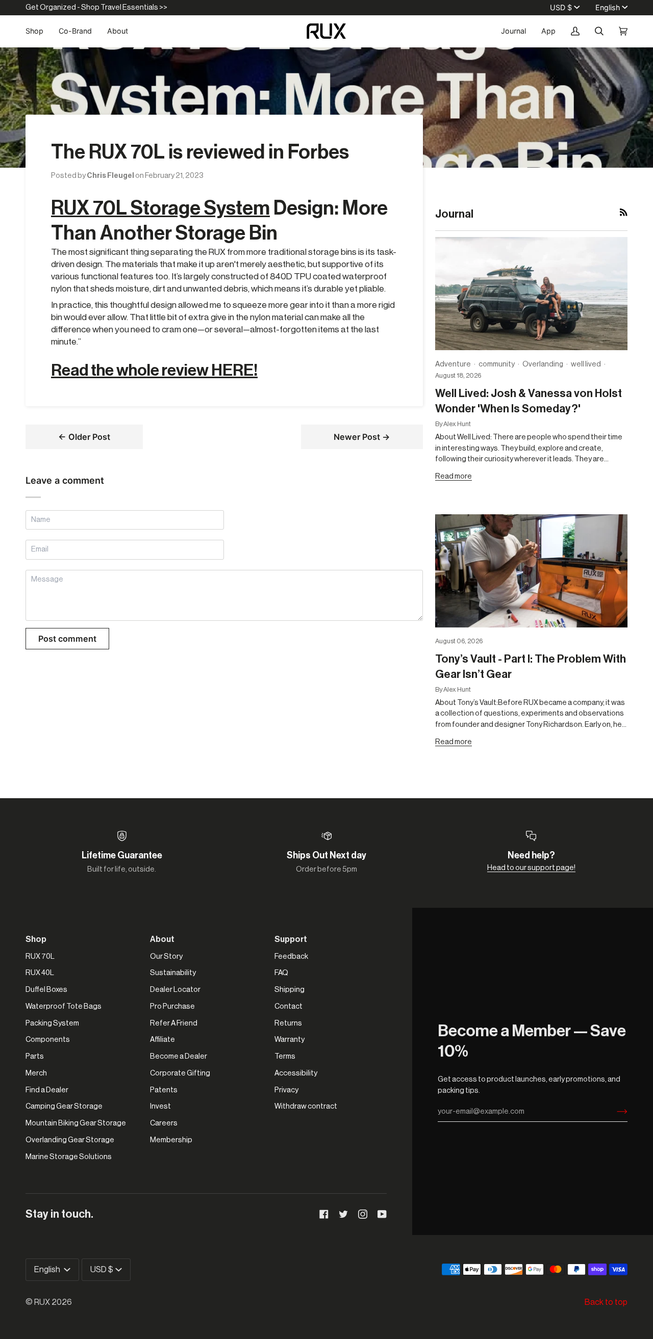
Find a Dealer (47, 1090)
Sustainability (173, 973)
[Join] (613, 1112)
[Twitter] (343, 1214)
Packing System (52, 1023)
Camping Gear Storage (64, 1106)
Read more (453, 476)
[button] (38, 31)
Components (48, 1039)
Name (41, 530)
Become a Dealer (178, 1056)
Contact (288, 1006)
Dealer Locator (175, 989)
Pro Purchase (172, 1006)
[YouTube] (382, 1214)
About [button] (162, 939)
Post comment (67, 639)
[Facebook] (324, 1214)
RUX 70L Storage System (160, 208)
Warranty (289, 1039)
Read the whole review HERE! (154, 370)
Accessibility (295, 1073)
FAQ (281, 973)
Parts (35, 1056)
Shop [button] (36, 939)
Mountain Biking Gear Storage (76, 1123)
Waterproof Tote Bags (64, 1006)
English (607, 7)
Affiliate (162, 1039)
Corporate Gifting (180, 1073)
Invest (160, 1106)
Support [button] (290, 939)
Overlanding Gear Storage (70, 1140)
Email (41, 560)
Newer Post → (362, 437)
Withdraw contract (305, 1106)
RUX (42, 1302)
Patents (164, 1090)
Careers (164, 1123)
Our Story (166, 956)
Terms (284, 1056)
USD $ (561, 7)
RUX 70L (40, 956)
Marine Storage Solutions (69, 1157)
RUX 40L (40, 973)
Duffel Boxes (46, 989)
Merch (36, 1073)
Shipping (289, 989)
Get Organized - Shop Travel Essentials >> (96, 7)
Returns (288, 1023)
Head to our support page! (531, 868)
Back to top (606, 1302)
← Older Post (84, 437)
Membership (171, 1140)
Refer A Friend (173, 1023)
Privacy (286, 1090)
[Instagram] (362, 1214)
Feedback (291, 956)
